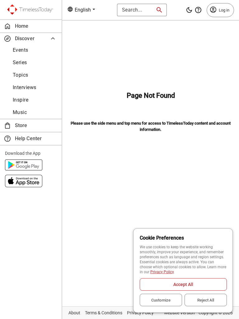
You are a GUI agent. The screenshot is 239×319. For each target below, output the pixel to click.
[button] (31, 38)
